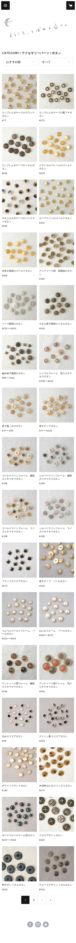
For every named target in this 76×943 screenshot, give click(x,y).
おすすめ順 (13, 62)
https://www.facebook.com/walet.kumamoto (30, 924)
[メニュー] (5, 5)
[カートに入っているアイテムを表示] (70, 5)
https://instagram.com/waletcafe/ (38, 924)
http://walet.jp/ (46, 924)
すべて (46, 62)
